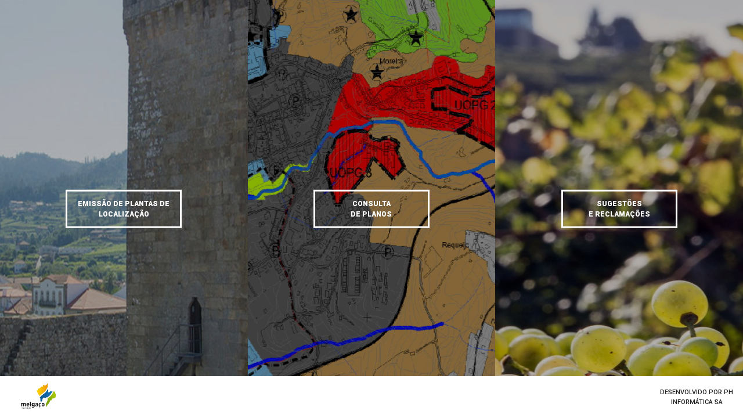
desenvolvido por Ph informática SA (696, 397)
